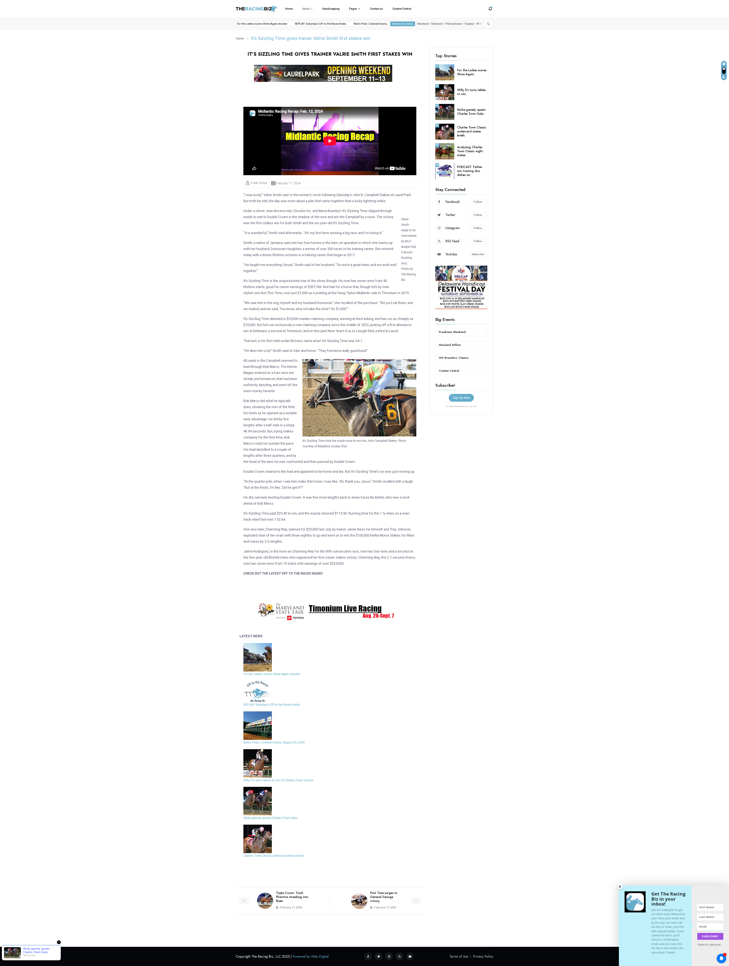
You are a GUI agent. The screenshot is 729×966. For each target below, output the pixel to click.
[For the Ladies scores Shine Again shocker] (257, 657)
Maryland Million (450, 345)
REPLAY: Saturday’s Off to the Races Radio (299, 23)
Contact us (376, 8)
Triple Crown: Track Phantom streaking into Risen (292, 897)
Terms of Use (458, 956)
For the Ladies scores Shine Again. (471, 72)
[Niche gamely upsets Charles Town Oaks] (257, 801)
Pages (353, 8)
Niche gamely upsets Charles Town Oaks (270, 818)
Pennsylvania (454, 23)
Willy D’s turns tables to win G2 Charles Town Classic (278, 780)
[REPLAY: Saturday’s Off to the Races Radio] (257, 691)
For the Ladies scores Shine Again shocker (241, 23)
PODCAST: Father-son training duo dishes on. (470, 171)
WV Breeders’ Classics (454, 358)
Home (289, 8)
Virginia (469, 23)
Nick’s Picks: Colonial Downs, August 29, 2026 (359, 23)
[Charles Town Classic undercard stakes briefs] (257, 839)
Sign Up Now (461, 398)
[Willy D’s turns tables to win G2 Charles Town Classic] (257, 763)
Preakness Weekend (452, 332)
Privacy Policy (483, 956)
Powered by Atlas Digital (311, 956)
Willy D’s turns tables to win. (471, 92)
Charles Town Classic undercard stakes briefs (273, 856)
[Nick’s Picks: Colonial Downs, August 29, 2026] (257, 725)
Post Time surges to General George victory (383, 897)
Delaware (437, 23)
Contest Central (401, 8)
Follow (478, 202)
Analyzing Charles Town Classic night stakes (470, 151)
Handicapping (331, 8)
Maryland (422, 23)
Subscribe (478, 254)
